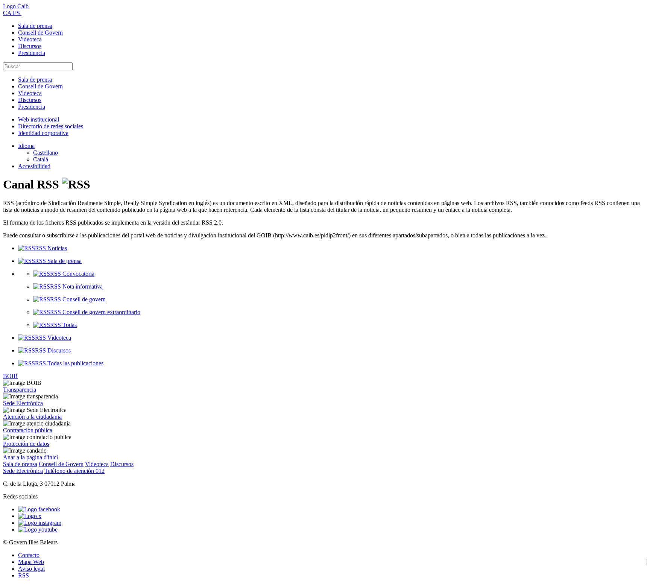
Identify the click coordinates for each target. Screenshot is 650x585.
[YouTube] (38, 529)
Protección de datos (26, 444)
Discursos (29, 46)
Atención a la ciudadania (32, 416)
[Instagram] (39, 523)
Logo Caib (16, 6)
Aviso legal (31, 568)
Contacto (28, 555)
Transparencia (19, 389)
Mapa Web (31, 562)
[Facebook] (39, 509)
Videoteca (30, 39)
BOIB (10, 376)
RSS (23, 575)
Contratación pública (27, 430)
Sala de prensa (35, 26)
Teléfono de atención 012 (74, 471)
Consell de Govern (40, 32)
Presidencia (31, 53)
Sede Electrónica (23, 403)
